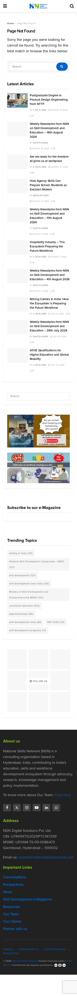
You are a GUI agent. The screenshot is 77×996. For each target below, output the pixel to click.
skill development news (25, 622)
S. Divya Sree (39, 110)
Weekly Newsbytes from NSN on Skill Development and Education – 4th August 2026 (50, 274)
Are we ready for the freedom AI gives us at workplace (49, 158)
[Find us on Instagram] (27, 807)
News (7, 892)
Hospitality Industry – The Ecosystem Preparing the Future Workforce (47, 246)
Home (10, 23)
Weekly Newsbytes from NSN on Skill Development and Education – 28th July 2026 (49, 326)
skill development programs (27, 630)
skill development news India (29, 583)
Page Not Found (26, 23)
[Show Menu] (5, 6)
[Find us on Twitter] (17, 807)
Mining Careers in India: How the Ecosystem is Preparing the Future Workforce (49, 303)
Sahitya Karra (40, 142)
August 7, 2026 (58, 256)
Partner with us (15, 928)
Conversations (14, 877)
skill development (22, 575)
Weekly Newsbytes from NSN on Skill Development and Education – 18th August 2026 (49, 130)
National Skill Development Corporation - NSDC (36, 564)
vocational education (24, 605)
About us (8, 949)
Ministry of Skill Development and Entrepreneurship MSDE (28, 594)
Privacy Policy (11, 953)
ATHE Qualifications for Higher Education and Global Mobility (49, 354)
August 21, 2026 (59, 110)
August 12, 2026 (40, 201)
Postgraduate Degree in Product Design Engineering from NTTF (49, 99)
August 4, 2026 (40, 291)
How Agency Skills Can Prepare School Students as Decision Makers (48, 185)
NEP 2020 (55, 622)
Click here (63, 795)
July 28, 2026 (59, 336)
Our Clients (12, 921)
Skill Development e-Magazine (27, 899)
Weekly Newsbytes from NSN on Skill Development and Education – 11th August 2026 (49, 215)
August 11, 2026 (40, 234)
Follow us (39, 681)
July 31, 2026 (57, 313)
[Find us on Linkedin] (46, 807)
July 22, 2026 (57, 365)
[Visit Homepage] (38, 6)
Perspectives (13, 884)
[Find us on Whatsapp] (56, 807)
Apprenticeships (21, 614)
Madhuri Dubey (41, 195)
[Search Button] (72, 6)
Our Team (11, 914)
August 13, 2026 (59, 166)
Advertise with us (29, 949)
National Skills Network (25, 961)
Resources (11, 906)
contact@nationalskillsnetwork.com (46, 857)
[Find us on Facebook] (7, 807)
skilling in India (21, 553)
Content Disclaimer (55, 949)
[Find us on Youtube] (36, 807)
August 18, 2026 (40, 148)
